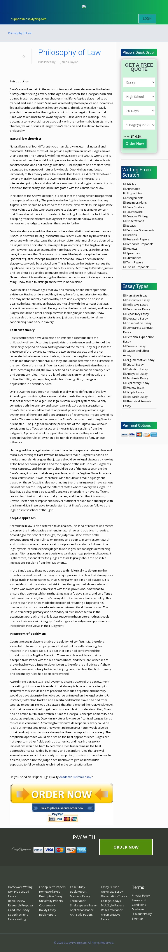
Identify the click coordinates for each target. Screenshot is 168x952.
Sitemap (137, 918)
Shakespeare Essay (83, 905)
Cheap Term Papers (52, 887)
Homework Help (49, 891)
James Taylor (69, 62)
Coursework (47, 905)
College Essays (111, 901)
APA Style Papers (81, 914)
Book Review (16, 901)
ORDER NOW (126, 847)
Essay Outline (110, 887)
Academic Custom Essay (75, 777)
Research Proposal (20, 905)
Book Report (47, 914)
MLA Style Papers (112, 905)
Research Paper (111, 910)
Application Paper (81, 910)
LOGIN (147, 19)
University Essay (112, 891)
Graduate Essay (19, 910)
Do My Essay (47, 910)
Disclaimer (139, 909)
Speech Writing (18, 914)
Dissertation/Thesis (114, 896)
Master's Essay (80, 896)
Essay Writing (17, 919)
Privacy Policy (141, 895)
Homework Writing (20, 887)
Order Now (135, 143)
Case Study (77, 887)
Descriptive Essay (51, 896)
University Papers (51, 901)
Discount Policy (142, 914)
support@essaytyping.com (28, 19)
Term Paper (78, 901)
